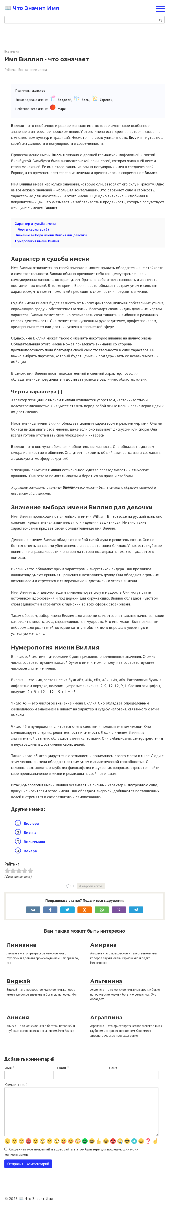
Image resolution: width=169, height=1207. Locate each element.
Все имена (11, 51)
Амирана (103, 945)
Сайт (113, 1067)
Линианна (21, 945)
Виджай (18, 981)
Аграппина (106, 1017)
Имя (9, 1067)
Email (63, 1067)
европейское (92, 886)
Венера (30, 850)
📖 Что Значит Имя (32, 8)
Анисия (18, 1017)
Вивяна (30, 832)
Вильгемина (34, 841)
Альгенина (106, 981)
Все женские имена (32, 69)
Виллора (31, 823)
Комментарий (16, 1084)
